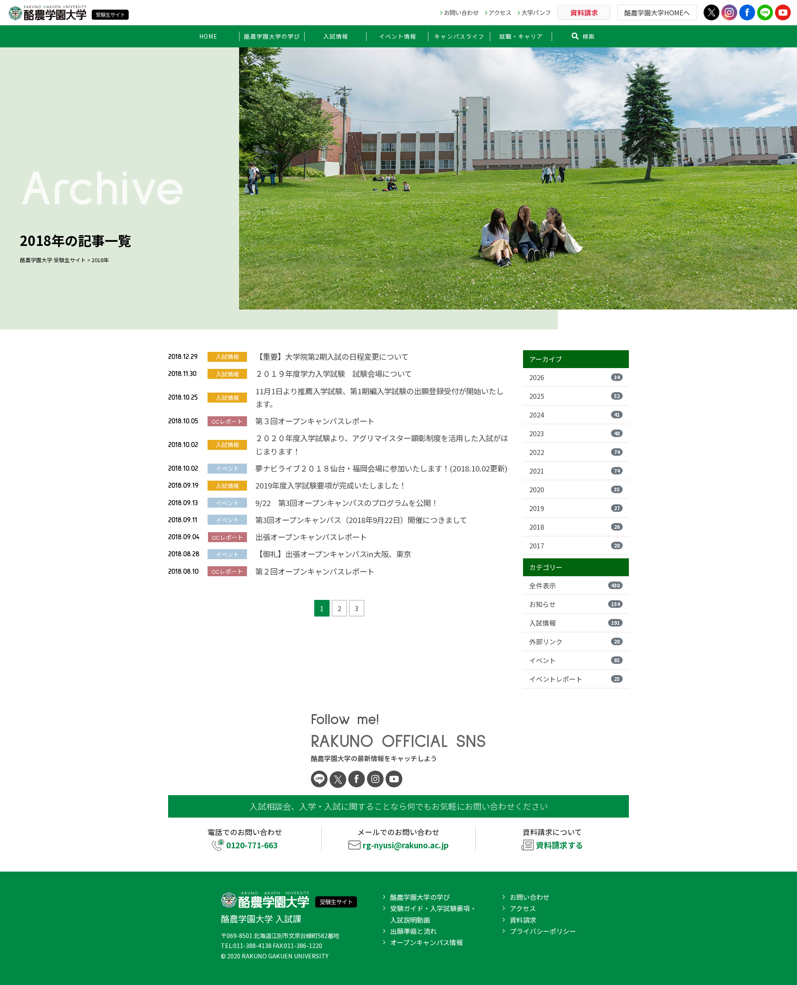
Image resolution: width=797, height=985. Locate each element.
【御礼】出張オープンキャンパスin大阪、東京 (333, 553)
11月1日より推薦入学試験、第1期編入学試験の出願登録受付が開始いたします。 (379, 397)
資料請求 (523, 920)
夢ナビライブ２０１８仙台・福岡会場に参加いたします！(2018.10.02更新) (381, 468)
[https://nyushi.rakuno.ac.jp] (68, 11)
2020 (574, 489)
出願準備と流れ (413, 931)
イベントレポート (574, 679)
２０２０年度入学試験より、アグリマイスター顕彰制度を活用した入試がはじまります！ (381, 444)
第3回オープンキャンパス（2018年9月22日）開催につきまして (361, 519)
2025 (574, 396)
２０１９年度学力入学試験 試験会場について (333, 373)
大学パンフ (536, 12)
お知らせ (574, 604)
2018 (574, 527)
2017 (574, 545)
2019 (574, 508)
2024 (574, 415)
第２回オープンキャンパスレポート (314, 571)
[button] (272, 36)
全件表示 (574, 585)
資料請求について (553, 838)
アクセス (500, 12)
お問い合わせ (461, 12)
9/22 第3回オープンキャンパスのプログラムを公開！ (346, 502)
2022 (574, 452)
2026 (574, 377)
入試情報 (574, 623)
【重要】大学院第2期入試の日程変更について (331, 356)
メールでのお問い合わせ (403, 838)
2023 (574, 433)
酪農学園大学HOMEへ (657, 12)
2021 (574, 471)
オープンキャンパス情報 (426, 942)
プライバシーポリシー (543, 931)
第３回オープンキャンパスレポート (314, 420)
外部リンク (574, 641)
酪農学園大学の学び (420, 897)
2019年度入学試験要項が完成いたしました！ (330, 485)
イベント (574, 660)
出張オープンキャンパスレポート (311, 536)
